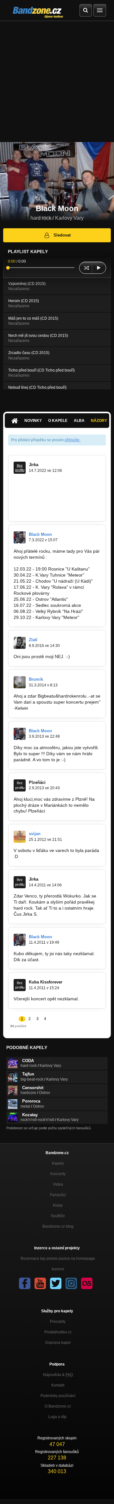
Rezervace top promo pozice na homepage (58, 1258)
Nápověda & (58, 1375)
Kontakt (57, 1385)
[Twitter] (55, 1283)
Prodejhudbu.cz (58, 1332)
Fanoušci (58, 1195)
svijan (35, 833)
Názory (99, 420)
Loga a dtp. (57, 1417)
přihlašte (72, 440)
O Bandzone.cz (58, 1406)
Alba (79, 420)
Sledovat (62, 235)
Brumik (36, 679)
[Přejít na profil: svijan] (20, 837)
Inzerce (58, 1269)
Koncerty (58, 1174)
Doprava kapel (58, 1342)
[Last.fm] (86, 1283)
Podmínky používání (58, 1396)
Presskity (58, 1321)
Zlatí (33, 639)
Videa (58, 1184)
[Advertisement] (57, 81)
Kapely (58, 1163)
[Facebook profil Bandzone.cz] (24, 1283)
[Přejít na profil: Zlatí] (20, 643)
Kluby (58, 1205)
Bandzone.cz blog (57, 1226)
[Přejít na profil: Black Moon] (20, 537)
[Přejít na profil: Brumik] (20, 682)
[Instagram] (71, 1283)
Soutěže (58, 1216)
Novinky (33, 420)
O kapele (57, 420)
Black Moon (40, 534)
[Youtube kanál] (40, 1283)
